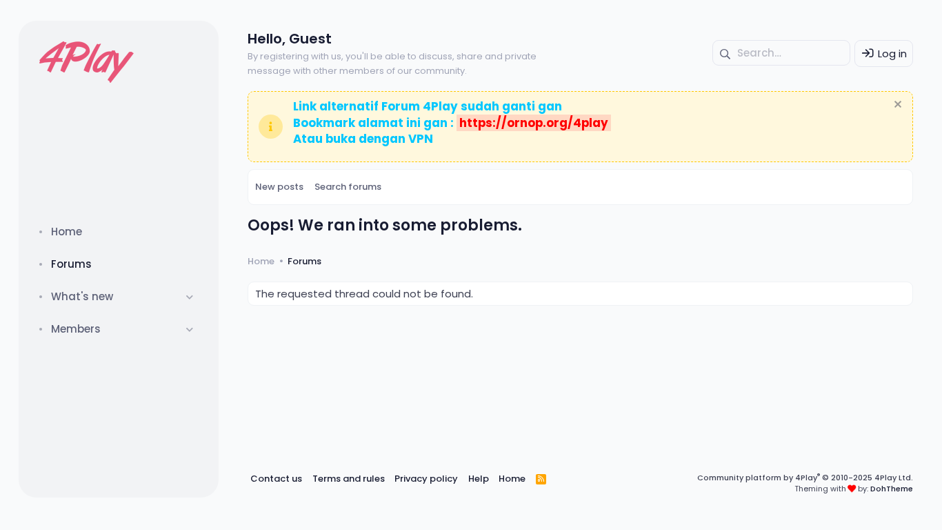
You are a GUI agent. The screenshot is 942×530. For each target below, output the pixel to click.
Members (76, 329)
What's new (82, 296)
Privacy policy (426, 478)
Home (66, 231)
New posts (279, 186)
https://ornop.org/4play (534, 123)
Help (478, 478)
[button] (190, 296)
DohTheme (891, 488)
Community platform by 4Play (805, 477)
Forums (71, 264)
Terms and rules (348, 478)
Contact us (276, 478)
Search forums (347, 186)
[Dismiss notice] (896, 106)
